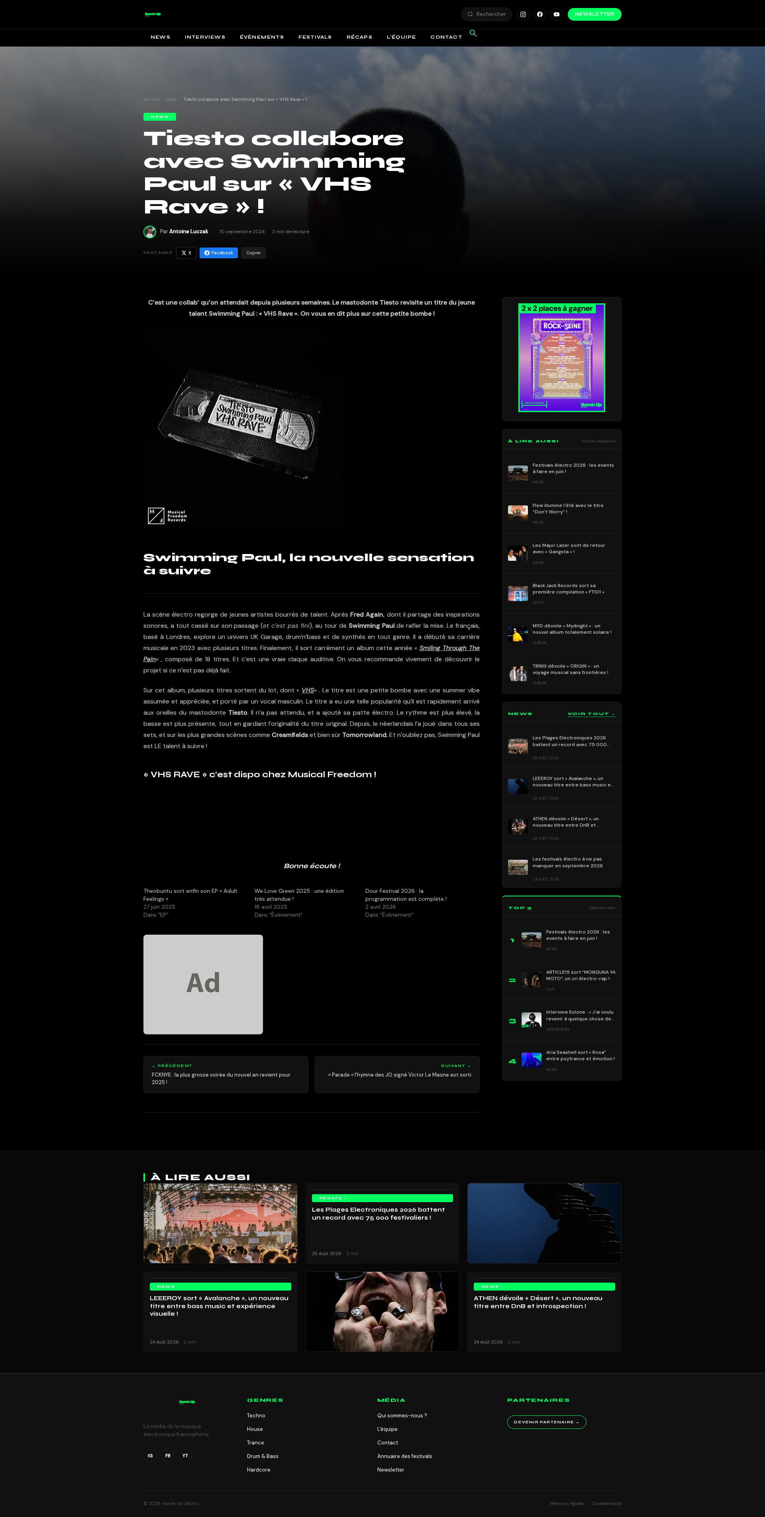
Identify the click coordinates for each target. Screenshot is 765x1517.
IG (150, 1455)
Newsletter (594, 14)
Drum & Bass (263, 1456)
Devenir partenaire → (547, 1422)
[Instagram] (523, 14)
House (255, 1429)
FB (168, 1455)
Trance (255, 1442)
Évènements (262, 37)
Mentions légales (567, 1503)
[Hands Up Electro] (153, 14)
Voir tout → (592, 714)
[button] (153, 14)
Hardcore (259, 1469)
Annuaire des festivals (404, 1456)
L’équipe (401, 37)
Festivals (315, 37)
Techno (256, 1415)
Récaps (360, 37)
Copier (253, 252)
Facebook (222, 252)
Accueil (151, 99)
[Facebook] (540, 14)
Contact (446, 37)
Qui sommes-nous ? (402, 1415)
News (161, 37)
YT (185, 1455)
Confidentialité (607, 1503)
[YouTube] (556, 14)
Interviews (205, 37)
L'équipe (387, 1429)
